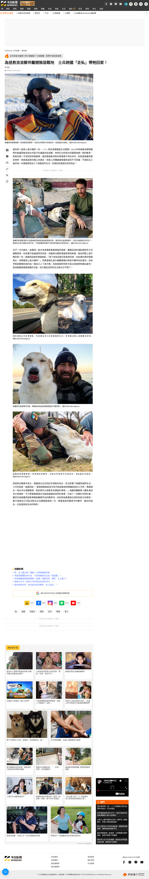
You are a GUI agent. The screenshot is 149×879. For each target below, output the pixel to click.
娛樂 (36, 8)
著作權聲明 (55, 866)
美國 (23, 611)
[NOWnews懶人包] (131, 4)
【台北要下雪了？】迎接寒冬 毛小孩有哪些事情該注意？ (77, 798)
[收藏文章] (7, 181)
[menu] (2, 9)
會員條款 (91, 857)
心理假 (67, 13)
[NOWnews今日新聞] (9, 3)
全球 (49, 8)
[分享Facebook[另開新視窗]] (7, 150)
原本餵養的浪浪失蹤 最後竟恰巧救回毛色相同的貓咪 (19, 768)
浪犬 (50, 611)
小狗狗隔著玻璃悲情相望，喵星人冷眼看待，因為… (48, 702)
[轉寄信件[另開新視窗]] (7, 162)
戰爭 (58, 611)
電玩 (70, 8)
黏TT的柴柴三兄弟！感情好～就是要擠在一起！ (25, 740)
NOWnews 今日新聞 (12, 51)
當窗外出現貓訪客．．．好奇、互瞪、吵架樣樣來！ (48, 768)
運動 (43, 8)
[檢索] (141, 4)
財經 (56, 8)
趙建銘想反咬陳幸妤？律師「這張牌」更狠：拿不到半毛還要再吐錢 (48, 798)
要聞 (22, 8)
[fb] (106, 4)
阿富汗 (32, 611)
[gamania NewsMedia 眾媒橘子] (133, 874)
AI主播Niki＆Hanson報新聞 (85, 13)
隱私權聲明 (55, 863)
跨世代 (37, 13)
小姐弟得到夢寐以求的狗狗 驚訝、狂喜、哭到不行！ (48, 672)
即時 (15, 8)
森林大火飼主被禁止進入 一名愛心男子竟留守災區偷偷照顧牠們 (77, 702)
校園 (101, 8)
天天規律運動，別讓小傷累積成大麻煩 (65, 740)
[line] (116, 4)
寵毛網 (24, 51)
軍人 (66, 611)
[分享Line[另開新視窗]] (7, 156)
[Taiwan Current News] (126, 4)
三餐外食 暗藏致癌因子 (16, 796)
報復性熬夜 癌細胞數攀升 (75, 671)
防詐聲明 (54, 857)
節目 (87, 8)
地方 (94, 8)
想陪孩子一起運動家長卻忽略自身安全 (65, 836)
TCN (46, 13)
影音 (80, 8)
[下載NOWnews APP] (136, 4)
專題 (29, 8)
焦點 (8, 8)
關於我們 (91, 860)
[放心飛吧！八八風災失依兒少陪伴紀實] (27, 3)
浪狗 (41, 611)
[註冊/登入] (146, 4)
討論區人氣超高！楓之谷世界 (18, 701)
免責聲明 (54, 860)
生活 (63, 8)
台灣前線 (56, 13)
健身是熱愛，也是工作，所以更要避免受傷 (23, 836)
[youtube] (120, 4)
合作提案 (91, 863)
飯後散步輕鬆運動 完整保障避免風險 (77, 768)
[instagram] (111, 4)
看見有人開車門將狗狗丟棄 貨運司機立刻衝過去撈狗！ (19, 672)
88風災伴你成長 (24, 13)
